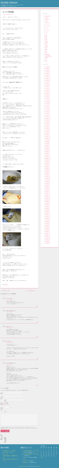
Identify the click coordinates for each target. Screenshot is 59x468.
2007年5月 (47, 186)
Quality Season (9, 2)
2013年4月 (47, 86)
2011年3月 (47, 111)
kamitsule (11, 14)
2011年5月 (47, 108)
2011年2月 (47, 113)
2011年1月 (47, 115)
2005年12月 (47, 215)
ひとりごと (5, 454)
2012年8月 (47, 93)
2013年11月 (47, 78)
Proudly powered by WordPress (23, 466)
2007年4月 (47, 188)
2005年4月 (47, 228)
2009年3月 (47, 151)
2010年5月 (47, 128)
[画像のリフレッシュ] (5, 404)
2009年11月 (47, 138)
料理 (46, 41)
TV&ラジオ (47, 22)
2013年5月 (47, 85)
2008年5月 (47, 168)
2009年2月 (47, 153)
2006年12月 (47, 195)
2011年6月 (47, 106)
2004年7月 (47, 243)
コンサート (47, 29)
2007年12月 (47, 176)
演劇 (46, 47)
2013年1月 (47, 88)
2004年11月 (47, 236)
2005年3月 (47, 230)
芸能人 (46, 57)
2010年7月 (47, 125)
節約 (46, 52)
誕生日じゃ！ (26, 462)
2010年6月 (47, 126)
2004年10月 (47, 238)
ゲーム (46, 27)
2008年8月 (47, 163)
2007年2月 (47, 191)
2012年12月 (47, 90)
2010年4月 (47, 130)
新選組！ (47, 42)
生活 (46, 51)
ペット (8, 285)
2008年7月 (47, 165)
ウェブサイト (5, 401)
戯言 (46, 37)
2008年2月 (47, 173)
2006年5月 (47, 206)
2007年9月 (47, 181)
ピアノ (46, 34)
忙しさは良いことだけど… (8, 452)
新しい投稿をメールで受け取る (5, 440)
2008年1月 (47, 175)
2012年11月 (47, 91)
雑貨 (46, 61)
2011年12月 (47, 100)
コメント (5, 412)
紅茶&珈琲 (47, 54)
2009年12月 (47, 136)
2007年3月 (47, 190)
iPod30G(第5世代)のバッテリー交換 (30, 450)
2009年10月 (47, 140)
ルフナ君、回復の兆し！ (31, 290)
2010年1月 (47, 135)
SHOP (46, 21)
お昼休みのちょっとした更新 (9, 450)
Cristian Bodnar (38, 466)
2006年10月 (47, 198)
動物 (6, 284)
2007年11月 (47, 178)
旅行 (46, 44)
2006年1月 (47, 213)
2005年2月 (47, 231)
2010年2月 (47, 133)
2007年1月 (47, 193)
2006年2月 (47, 211)
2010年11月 (47, 118)
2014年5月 (47, 70)
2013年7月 (47, 83)
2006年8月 (47, 201)
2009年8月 (47, 143)
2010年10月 (47, 120)
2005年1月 (47, 233)
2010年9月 (47, 121)
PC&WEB (47, 19)
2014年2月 (47, 73)
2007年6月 (47, 185)
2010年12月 (47, 116)
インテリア (47, 24)
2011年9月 (47, 103)
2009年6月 (47, 146)
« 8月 (42, 457)
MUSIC (46, 17)
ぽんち (7, 341)
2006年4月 (47, 208)
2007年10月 (47, 180)
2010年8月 (47, 123)
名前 (2, 393)
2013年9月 (47, 81)
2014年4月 (47, 71)
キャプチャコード (2, 409)
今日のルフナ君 (5, 290)
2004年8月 (47, 241)
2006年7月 (47, 203)
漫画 (46, 49)
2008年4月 (47, 170)
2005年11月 (47, 216)
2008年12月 (47, 156)
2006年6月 (47, 205)
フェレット (5, 285)
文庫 (46, 39)
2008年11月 (47, 158)
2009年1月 (47, 155)
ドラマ (46, 32)
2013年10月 (47, 80)
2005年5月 (47, 226)
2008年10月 (47, 160)
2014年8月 (47, 66)
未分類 (46, 46)
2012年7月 (47, 95)
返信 (37, 306)
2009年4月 (47, 150)
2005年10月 (47, 218)
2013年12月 (47, 76)
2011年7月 (47, 105)
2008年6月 (47, 166)
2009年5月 (47, 148)
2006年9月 (47, 200)
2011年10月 (47, 101)
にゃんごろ (8, 298)
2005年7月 (47, 223)
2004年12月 (47, 235)
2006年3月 (47, 210)
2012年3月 (47, 96)
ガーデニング (48, 26)
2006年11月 (47, 196)
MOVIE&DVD (48, 16)
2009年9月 (47, 141)
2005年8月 (47, 221)
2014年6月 (47, 68)
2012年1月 (47, 98)
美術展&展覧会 (48, 56)
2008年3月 (47, 171)
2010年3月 (47, 131)
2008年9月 (47, 161)
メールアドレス (2, 397)
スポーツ (47, 31)
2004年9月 (47, 240)
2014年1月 (47, 75)
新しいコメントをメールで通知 (2, 437)
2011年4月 (47, 110)
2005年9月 (47, 220)
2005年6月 (47, 225)
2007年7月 (47, 183)
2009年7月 (47, 145)
